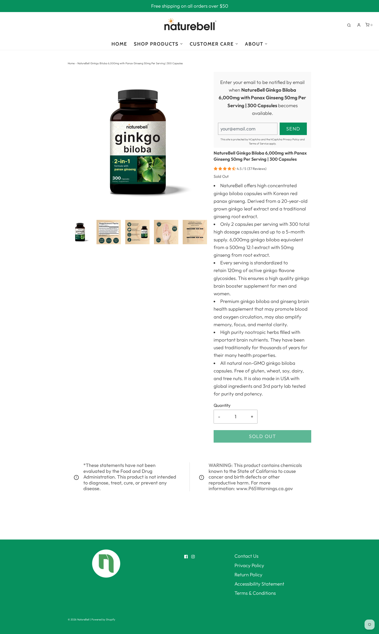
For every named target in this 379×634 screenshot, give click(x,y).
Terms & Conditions (255, 593)
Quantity (222, 405)
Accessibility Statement (259, 584)
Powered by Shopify (103, 619)
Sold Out (262, 436)
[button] (80, 232)
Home (71, 63)
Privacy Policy (291, 139)
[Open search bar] (349, 25)
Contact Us (246, 556)
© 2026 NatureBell (78, 619)
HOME (119, 44)
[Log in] (358, 25)
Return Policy (248, 575)
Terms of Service (258, 143)
